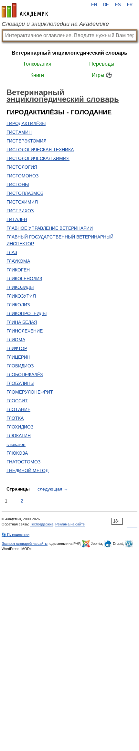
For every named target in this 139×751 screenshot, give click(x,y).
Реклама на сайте (70, 524)
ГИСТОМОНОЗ (22, 175)
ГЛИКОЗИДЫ (20, 287)
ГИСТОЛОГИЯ (21, 167)
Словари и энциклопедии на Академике (55, 24)
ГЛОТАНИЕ (18, 409)
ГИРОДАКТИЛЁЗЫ (26, 123)
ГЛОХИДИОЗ (19, 426)
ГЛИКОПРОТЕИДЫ (26, 313)
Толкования (37, 64)
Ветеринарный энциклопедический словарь (69, 53)
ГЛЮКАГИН (18, 435)
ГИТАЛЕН (16, 219)
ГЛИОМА (15, 339)
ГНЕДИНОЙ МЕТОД (27, 470)
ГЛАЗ (11, 252)
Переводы (101, 64)
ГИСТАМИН (19, 132)
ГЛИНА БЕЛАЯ (21, 322)
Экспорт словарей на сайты (25, 543)
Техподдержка (41, 524)
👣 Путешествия (15, 534)
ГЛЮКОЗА (17, 453)
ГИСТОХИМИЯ (22, 202)
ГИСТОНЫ (17, 184)
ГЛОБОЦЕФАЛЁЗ (24, 374)
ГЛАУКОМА (18, 261)
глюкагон (16, 444)
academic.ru (25, 10)
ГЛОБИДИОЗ (20, 365)
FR (130, 5)
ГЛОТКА (15, 418)
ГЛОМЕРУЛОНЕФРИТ (29, 392)
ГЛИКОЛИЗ (18, 304)
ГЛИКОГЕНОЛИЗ (24, 278)
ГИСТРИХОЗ (20, 210)
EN (94, 5)
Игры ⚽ (102, 75)
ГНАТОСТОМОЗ (23, 461)
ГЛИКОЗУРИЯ (21, 296)
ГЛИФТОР (16, 348)
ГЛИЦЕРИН (18, 357)
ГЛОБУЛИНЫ (20, 383)
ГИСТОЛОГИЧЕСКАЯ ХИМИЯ (38, 158)
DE (106, 5)
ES (118, 5)
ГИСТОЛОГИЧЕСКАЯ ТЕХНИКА (40, 149)
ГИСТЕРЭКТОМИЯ (26, 140)
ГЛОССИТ (17, 400)
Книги (37, 75)
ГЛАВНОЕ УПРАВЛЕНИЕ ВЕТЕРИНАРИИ (49, 228)
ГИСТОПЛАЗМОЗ (24, 193)
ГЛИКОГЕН (18, 269)
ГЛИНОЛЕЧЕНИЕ (24, 330)
